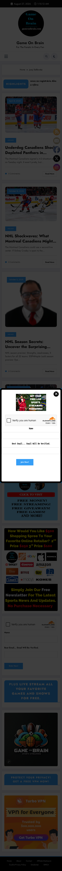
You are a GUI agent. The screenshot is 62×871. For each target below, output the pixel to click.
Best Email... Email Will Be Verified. (31, 443)
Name (31, 428)
